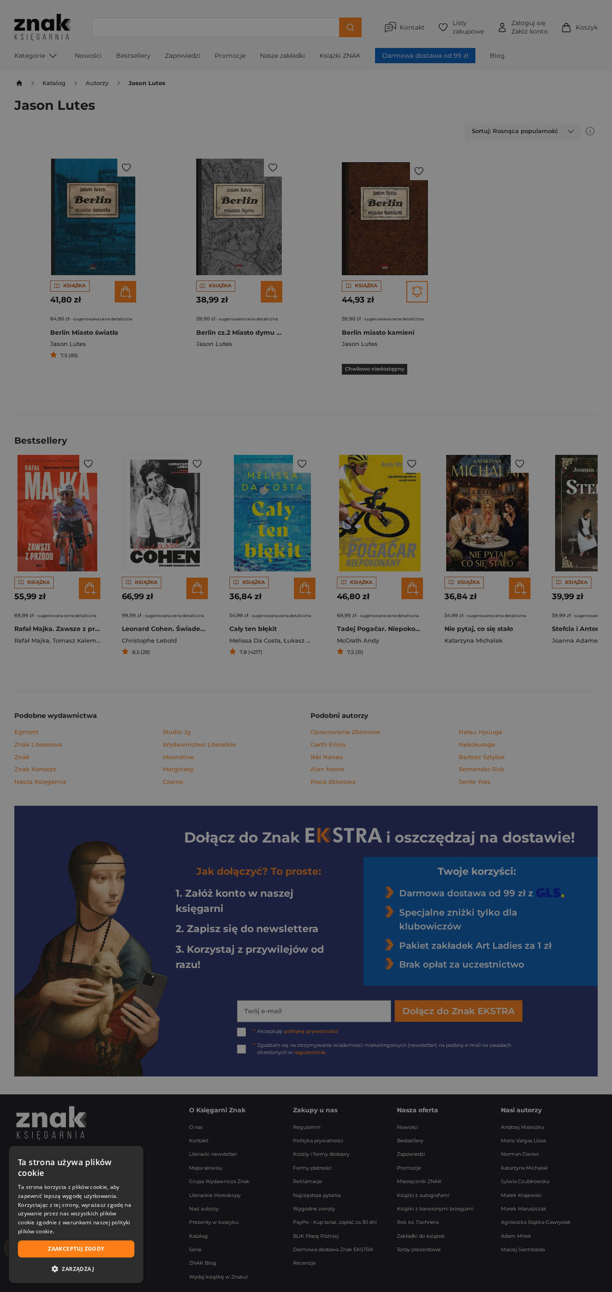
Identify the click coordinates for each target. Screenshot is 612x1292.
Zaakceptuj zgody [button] (76, 1249)
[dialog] (76, 1214)
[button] (76, 1268)
